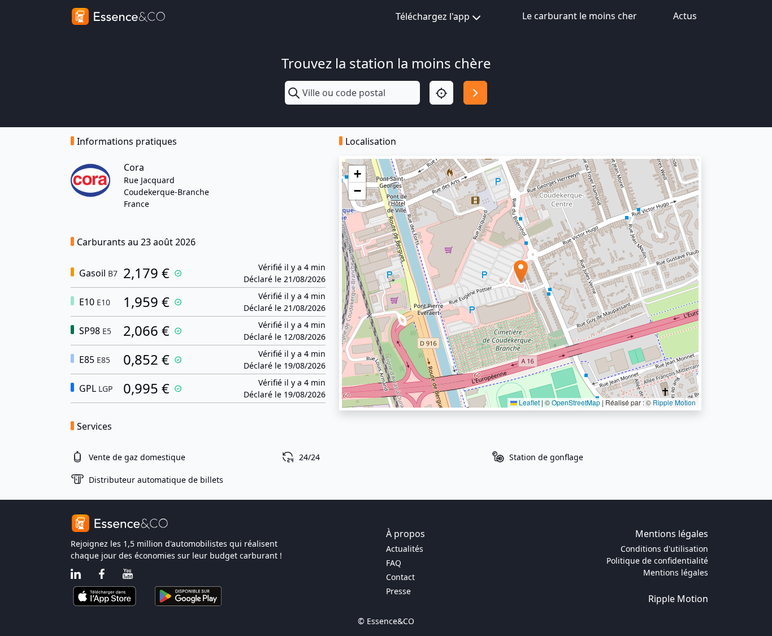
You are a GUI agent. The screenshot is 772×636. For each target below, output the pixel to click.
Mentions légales (675, 572)
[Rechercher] (475, 93)
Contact (400, 577)
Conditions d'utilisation (664, 548)
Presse (398, 591)
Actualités (404, 548)
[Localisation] (441, 93)
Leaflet (528, 402)
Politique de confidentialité (657, 560)
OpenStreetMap (576, 402)
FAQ (393, 562)
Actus (685, 16)
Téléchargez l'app (433, 16)
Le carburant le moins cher (579, 16)
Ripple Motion (674, 402)
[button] (521, 271)
